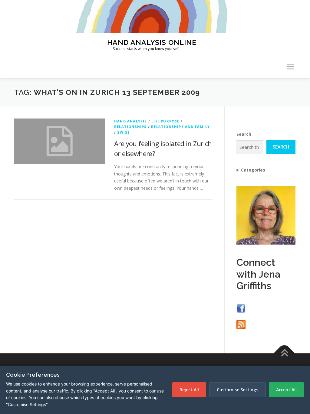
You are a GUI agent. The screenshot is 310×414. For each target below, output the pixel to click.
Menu (290, 67)
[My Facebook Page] (241, 308)
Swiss (123, 132)
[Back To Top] (284, 353)
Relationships (130, 126)
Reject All (189, 389)
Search (243, 134)
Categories (253, 170)
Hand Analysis (130, 121)
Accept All (286, 389)
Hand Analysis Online (151, 42)
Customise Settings (237, 389)
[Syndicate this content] (241, 324)
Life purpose (165, 121)
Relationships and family (180, 126)
